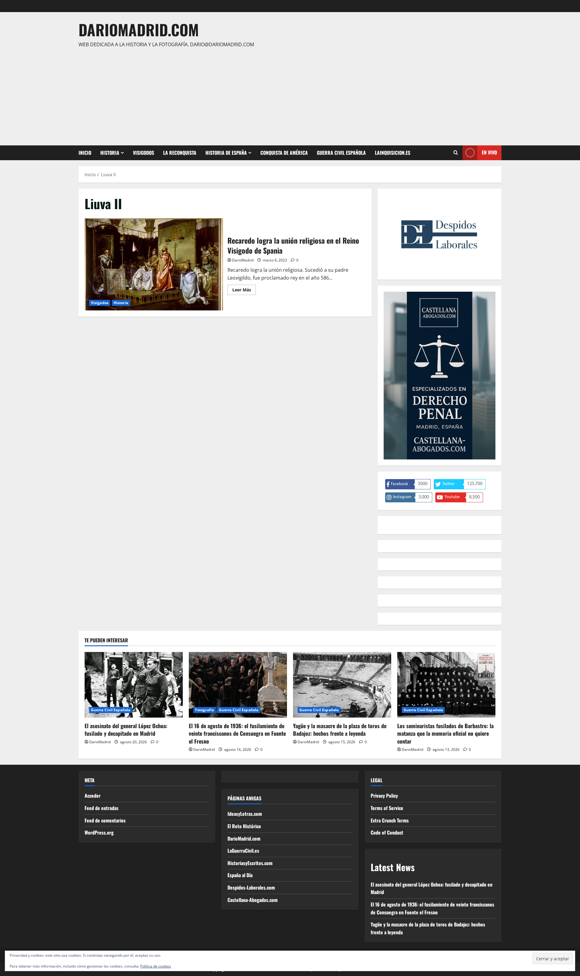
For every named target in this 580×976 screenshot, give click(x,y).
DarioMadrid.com (139, 29)
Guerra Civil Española (341, 152)
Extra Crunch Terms (390, 820)
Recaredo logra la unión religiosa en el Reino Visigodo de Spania (154, 264)
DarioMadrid (242, 260)
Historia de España (226, 152)
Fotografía (204, 709)
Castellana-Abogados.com (252, 899)
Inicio (85, 152)
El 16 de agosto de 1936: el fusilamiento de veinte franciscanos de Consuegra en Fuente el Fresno (237, 733)
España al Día (240, 875)
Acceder (93, 795)
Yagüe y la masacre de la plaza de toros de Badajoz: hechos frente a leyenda (339, 729)
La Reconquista (179, 152)
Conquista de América (284, 152)
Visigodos (143, 152)
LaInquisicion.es (392, 152)
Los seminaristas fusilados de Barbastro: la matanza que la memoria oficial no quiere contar (445, 733)
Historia (109, 152)
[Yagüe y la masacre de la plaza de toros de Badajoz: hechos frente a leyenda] (342, 685)
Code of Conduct (387, 832)
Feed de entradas (101, 808)
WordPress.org (99, 832)
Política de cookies (155, 966)
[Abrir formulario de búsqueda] (455, 152)
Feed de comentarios (105, 820)
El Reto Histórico (244, 826)
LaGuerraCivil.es (243, 850)
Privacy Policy (384, 795)
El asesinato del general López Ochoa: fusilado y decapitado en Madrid (126, 729)
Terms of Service (387, 808)
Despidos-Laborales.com (251, 887)
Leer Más (244, 291)
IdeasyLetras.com (244, 813)
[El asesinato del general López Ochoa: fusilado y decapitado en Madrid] (134, 685)
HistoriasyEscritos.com (249, 863)
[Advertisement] (288, 94)
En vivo (489, 152)
